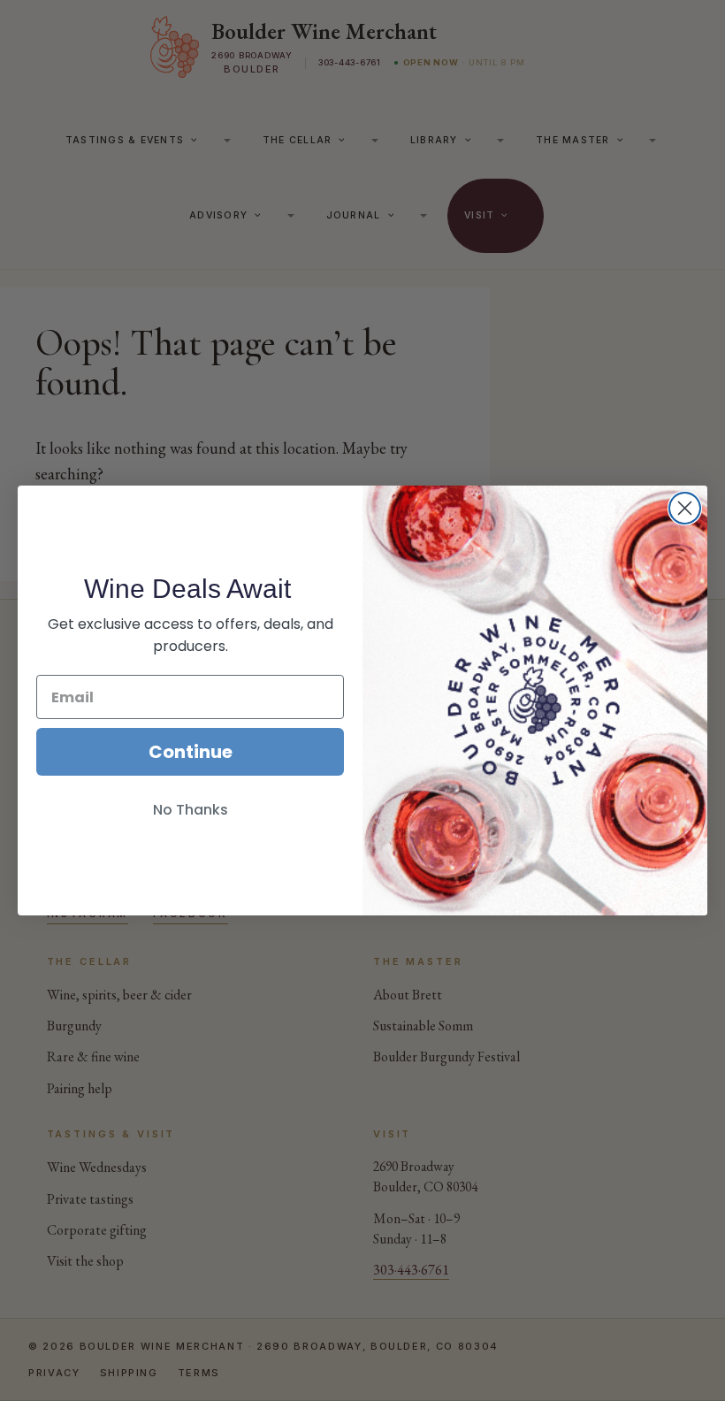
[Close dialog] (684, 508)
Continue (191, 751)
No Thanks (190, 810)
